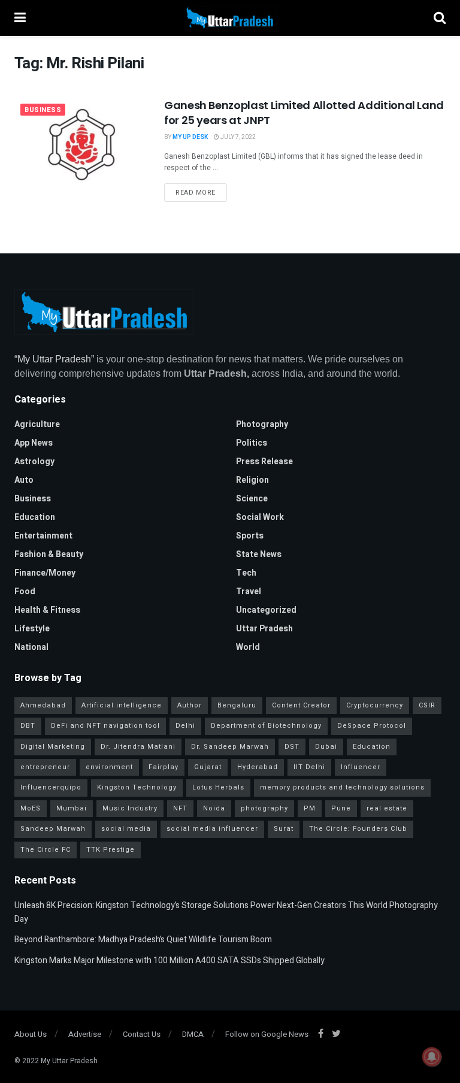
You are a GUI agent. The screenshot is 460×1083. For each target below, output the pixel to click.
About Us (30, 1034)
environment (109, 767)
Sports (250, 536)
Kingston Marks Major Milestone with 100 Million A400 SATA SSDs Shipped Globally (169, 960)
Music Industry (130, 808)
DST (292, 747)
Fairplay (163, 767)
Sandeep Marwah (53, 829)
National (31, 647)
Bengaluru (236, 705)
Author (189, 705)
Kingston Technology (137, 787)
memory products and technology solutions (342, 787)
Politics (251, 443)
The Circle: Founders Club (358, 829)
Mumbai (71, 808)
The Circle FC (45, 850)
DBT (27, 726)
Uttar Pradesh (264, 628)
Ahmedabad (43, 705)
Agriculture (37, 424)
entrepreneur (45, 767)
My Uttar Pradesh (69, 1060)
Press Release (264, 461)
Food (24, 591)
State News (259, 554)
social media (126, 829)
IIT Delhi (309, 767)
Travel (248, 591)
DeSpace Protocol (371, 726)
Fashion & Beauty (48, 554)
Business (43, 110)
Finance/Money (44, 573)
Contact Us (142, 1034)
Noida (214, 808)
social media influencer (212, 829)
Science (252, 498)
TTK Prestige (110, 850)
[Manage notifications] (431, 1056)
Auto (24, 480)
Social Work (260, 517)
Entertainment (43, 536)
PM (310, 808)
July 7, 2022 (237, 137)
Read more (195, 192)
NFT (180, 808)
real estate (387, 808)
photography (264, 808)
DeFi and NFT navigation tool (105, 726)
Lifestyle (32, 628)
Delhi (185, 726)
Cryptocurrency (374, 705)
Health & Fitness (47, 610)
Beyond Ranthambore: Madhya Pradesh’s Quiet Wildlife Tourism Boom (143, 939)
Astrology (34, 461)
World (248, 647)
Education (34, 517)
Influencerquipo (50, 787)
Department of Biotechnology (266, 726)
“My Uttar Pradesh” (54, 359)
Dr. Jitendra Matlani (138, 747)
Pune (341, 808)
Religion (252, 480)
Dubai (326, 747)
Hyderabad (257, 767)
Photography (262, 424)
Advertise (84, 1034)
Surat (283, 829)
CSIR (427, 705)
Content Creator (301, 705)
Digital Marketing (52, 747)
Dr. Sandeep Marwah (230, 747)
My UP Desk (190, 137)
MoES (30, 808)
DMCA (193, 1034)
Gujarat (208, 767)
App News (33, 443)
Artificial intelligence (121, 705)
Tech (246, 573)
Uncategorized (266, 610)
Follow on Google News (266, 1034)
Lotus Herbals (218, 787)
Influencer (360, 767)
